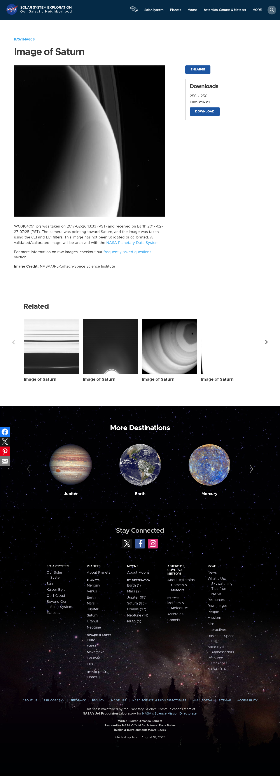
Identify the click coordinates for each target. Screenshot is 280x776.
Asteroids (175, 614)
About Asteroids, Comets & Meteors (181, 585)
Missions (215, 618)
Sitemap (225, 700)
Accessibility (247, 700)
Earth (140, 494)
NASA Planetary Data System (132, 243)
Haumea (93, 658)
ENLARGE (198, 69)
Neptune (94, 627)
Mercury (209, 494)
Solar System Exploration (46, 6)
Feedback (78, 700)
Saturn (92, 615)
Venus (92, 591)
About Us (29, 700)
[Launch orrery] (134, 11)
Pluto (91, 640)
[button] (257, 10)
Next (266, 342)
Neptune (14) (137, 615)
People (213, 612)
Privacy (98, 700)
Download (205, 111)
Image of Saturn (40, 379)
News (212, 572)
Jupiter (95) (137, 597)
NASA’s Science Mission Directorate (169, 713)
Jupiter (71, 494)
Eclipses (53, 613)
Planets (93, 566)
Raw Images (24, 39)
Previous (13, 342)
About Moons (138, 572)
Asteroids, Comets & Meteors (176, 570)
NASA (12, 9)
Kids (211, 624)
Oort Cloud (56, 595)
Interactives (217, 630)
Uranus (92, 621)
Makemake (96, 652)
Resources (216, 600)
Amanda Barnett (150, 721)
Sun (50, 583)
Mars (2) (134, 591)
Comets (173, 620)
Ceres (91, 646)
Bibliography (54, 700)
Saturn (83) (136, 603)
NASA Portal (202, 700)
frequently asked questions (127, 252)
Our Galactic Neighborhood (46, 12)
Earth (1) (134, 585)
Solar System (58, 566)
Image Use (118, 700)
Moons (132, 566)
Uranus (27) (136, 609)
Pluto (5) (134, 621)
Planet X (94, 677)
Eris (90, 664)
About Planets (98, 572)
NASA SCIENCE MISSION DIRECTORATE (159, 700)
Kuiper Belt (56, 589)
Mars (91, 603)
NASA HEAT (218, 669)
